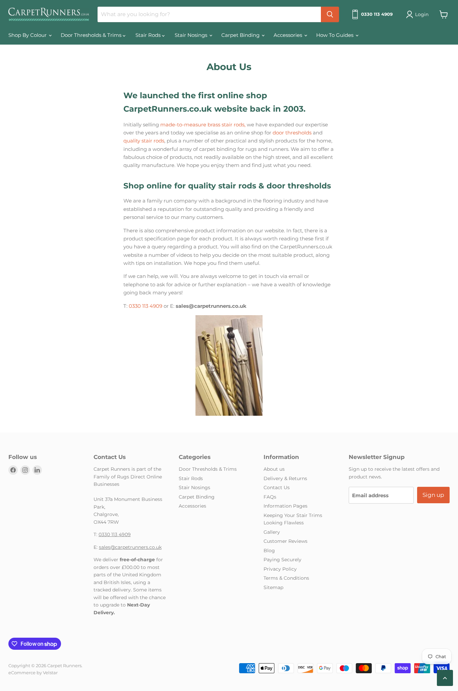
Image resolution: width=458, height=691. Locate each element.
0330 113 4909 (145, 306)
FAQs (270, 497)
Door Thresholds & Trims (92, 35)
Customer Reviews (285, 541)
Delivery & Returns (285, 478)
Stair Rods (148, 35)
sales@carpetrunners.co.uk (130, 547)
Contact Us (277, 487)
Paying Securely (282, 560)
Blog (269, 551)
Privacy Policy (280, 569)
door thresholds (292, 132)
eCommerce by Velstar (33, 672)
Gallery (272, 532)
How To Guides (335, 35)
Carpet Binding (241, 35)
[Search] (330, 14)
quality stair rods (143, 140)
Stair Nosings (192, 35)
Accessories (288, 35)
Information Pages (285, 506)
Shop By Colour (28, 35)
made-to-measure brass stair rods (202, 124)
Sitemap (273, 587)
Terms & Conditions (286, 578)
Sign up (433, 495)
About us (274, 469)
